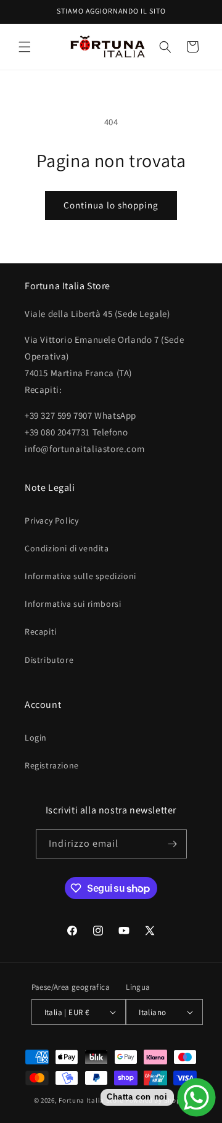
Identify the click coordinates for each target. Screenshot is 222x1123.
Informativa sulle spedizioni (80, 576)
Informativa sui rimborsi (73, 603)
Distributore (49, 659)
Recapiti (41, 631)
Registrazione (52, 765)
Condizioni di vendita (67, 548)
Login (36, 737)
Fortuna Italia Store (92, 1100)
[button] (24, 46)
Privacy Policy (51, 520)
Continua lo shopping (111, 205)
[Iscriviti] (172, 843)
